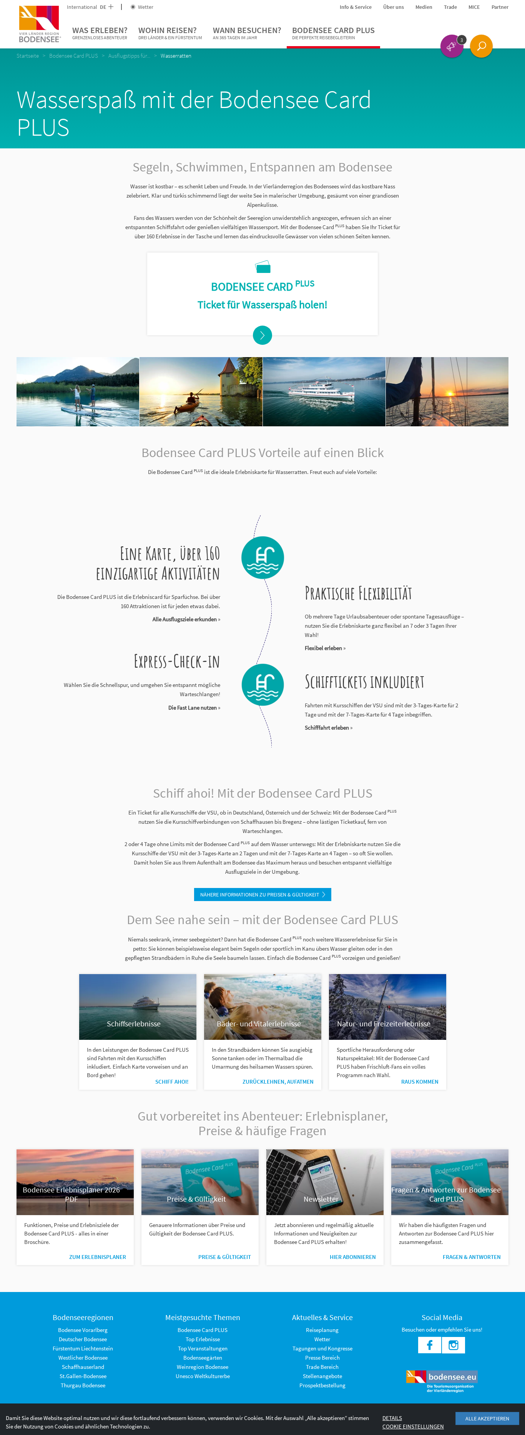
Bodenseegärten (202, 1357)
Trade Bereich (322, 1366)
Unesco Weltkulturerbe (203, 1376)
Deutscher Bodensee (83, 1339)
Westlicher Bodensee (83, 1357)
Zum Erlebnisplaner (97, 1256)
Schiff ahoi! (172, 1081)
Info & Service (356, 6)
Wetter (145, 6)
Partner (500, 6)
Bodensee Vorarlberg (83, 1330)
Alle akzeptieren (487, 1418)
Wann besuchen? (247, 32)
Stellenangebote (322, 1376)
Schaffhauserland (83, 1366)
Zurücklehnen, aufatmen (278, 1081)
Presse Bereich (322, 1357)
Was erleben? (100, 32)
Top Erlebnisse (203, 1339)
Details (392, 1418)
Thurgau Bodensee (83, 1385)
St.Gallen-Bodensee (83, 1376)
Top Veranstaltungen (203, 1348)
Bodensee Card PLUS (333, 32)
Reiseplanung (322, 1330)
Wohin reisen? (170, 32)
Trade (450, 6)
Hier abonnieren (353, 1256)
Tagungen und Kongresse (322, 1348)
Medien (423, 6)
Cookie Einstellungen (413, 1426)
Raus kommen (420, 1081)
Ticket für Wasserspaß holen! (262, 304)
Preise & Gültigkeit (224, 1256)
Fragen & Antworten (472, 1256)
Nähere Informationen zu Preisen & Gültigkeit (259, 894)
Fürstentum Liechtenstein (83, 1348)
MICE (474, 6)
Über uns (393, 6)
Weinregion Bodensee (202, 1366)
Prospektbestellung (322, 1385)
